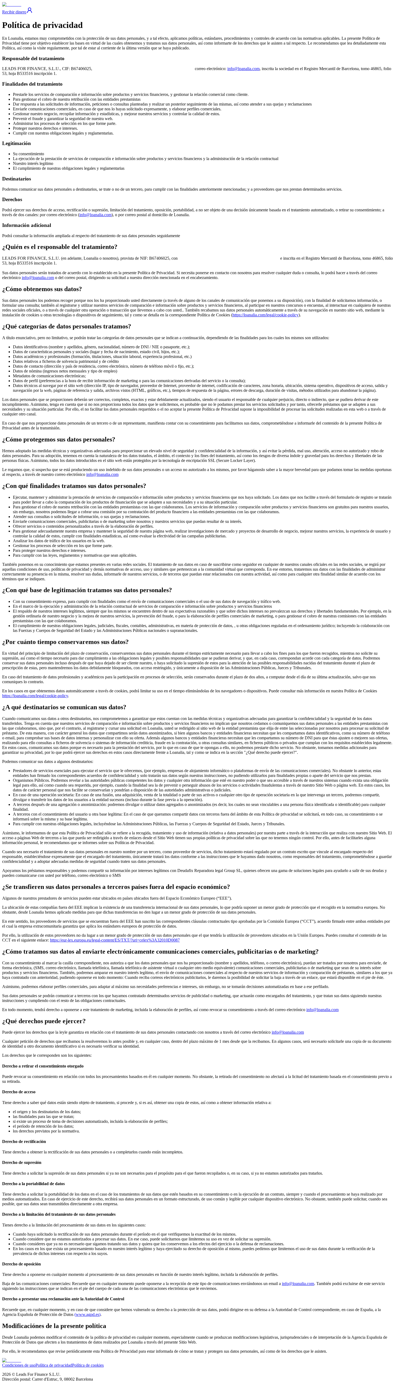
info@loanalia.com (243, 68)
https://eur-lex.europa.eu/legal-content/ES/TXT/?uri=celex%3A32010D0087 (115, 940)
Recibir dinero (14, 12)
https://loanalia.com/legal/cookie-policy (265, 315)
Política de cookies (88, 1365)
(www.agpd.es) (87, 1314)
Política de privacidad (53, 1365)
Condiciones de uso (18, 1365)
